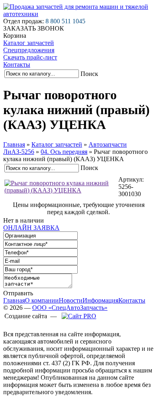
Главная (14, 144)
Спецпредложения (28, 50)
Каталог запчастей (28, 42)
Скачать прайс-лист (30, 57)
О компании (42, 300)
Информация (100, 300)
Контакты (16, 64)
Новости (71, 300)
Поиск (89, 73)
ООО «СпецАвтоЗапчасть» (69, 307)
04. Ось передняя (64, 151)
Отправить (18, 293)
